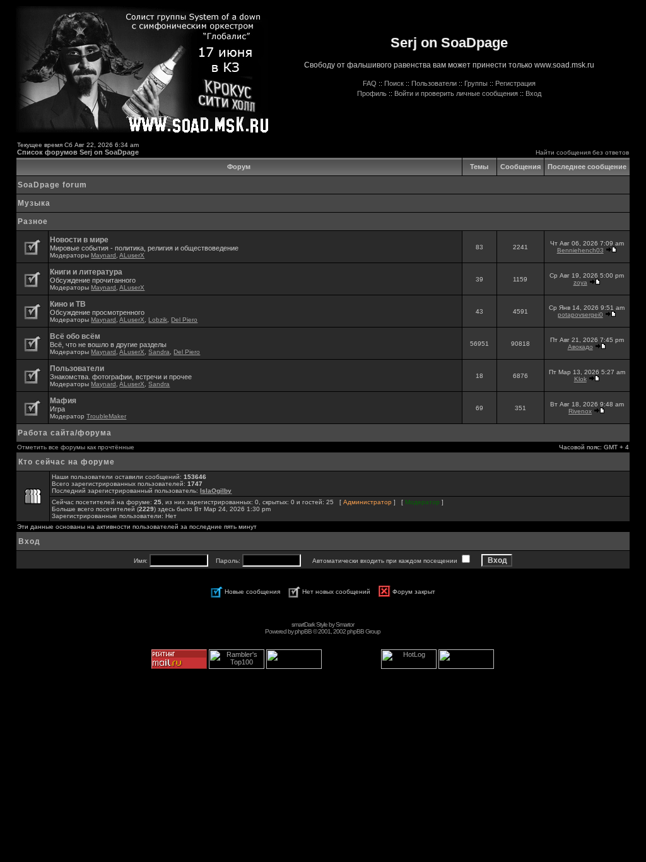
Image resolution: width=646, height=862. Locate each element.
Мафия (63, 400)
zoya (580, 282)
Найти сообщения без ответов (582, 152)
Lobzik (157, 319)
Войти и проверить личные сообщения (456, 93)
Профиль (372, 93)
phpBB (303, 631)
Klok (580, 378)
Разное (33, 221)
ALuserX (131, 255)
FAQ (370, 83)
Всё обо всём (75, 336)
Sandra (159, 351)
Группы (476, 83)
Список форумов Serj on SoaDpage (78, 152)
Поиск (394, 83)
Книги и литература (86, 272)
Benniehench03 (580, 250)
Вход (533, 93)
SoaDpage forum (52, 184)
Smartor (345, 624)
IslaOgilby (216, 490)
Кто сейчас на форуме (66, 462)
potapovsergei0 (580, 314)
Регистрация (515, 83)
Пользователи (434, 83)
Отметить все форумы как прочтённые (75, 447)
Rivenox (580, 411)
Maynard (103, 255)
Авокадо (580, 346)
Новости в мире (79, 239)
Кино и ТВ (68, 304)
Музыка (34, 203)
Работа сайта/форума (65, 432)
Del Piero (184, 319)
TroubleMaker (106, 416)
